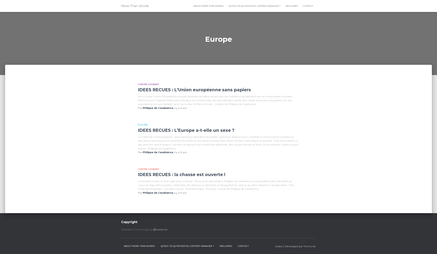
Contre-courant (148, 84)
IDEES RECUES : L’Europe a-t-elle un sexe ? (186, 130)
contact (308, 6)
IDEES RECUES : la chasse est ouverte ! (181, 174)
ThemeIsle (309, 246)
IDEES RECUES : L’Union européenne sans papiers (194, 89)
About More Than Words (208, 6)
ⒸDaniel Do (160, 229)
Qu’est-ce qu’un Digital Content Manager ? (254, 6)
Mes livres (292, 6)
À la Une (143, 124)
